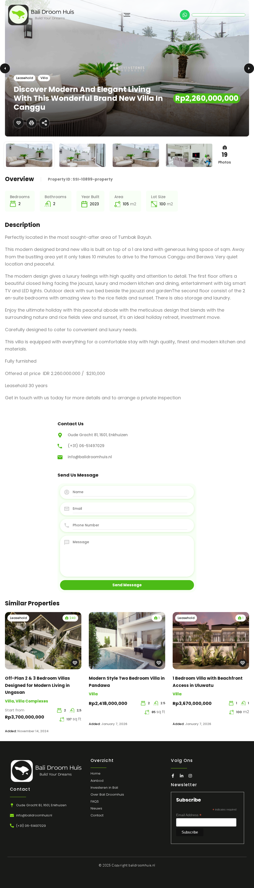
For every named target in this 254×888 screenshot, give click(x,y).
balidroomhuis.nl (141, 865)
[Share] (44, 123)
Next (249, 68)
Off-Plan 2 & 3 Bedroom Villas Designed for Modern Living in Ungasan (37, 685)
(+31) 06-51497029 (86, 445)
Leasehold (24, 78)
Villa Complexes (32, 701)
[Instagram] (190, 776)
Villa (44, 78)
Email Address (188, 815)
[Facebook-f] (173, 776)
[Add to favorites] (19, 123)
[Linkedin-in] (182, 776)
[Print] (31, 123)
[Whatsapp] (185, 15)
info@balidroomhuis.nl (90, 456)
